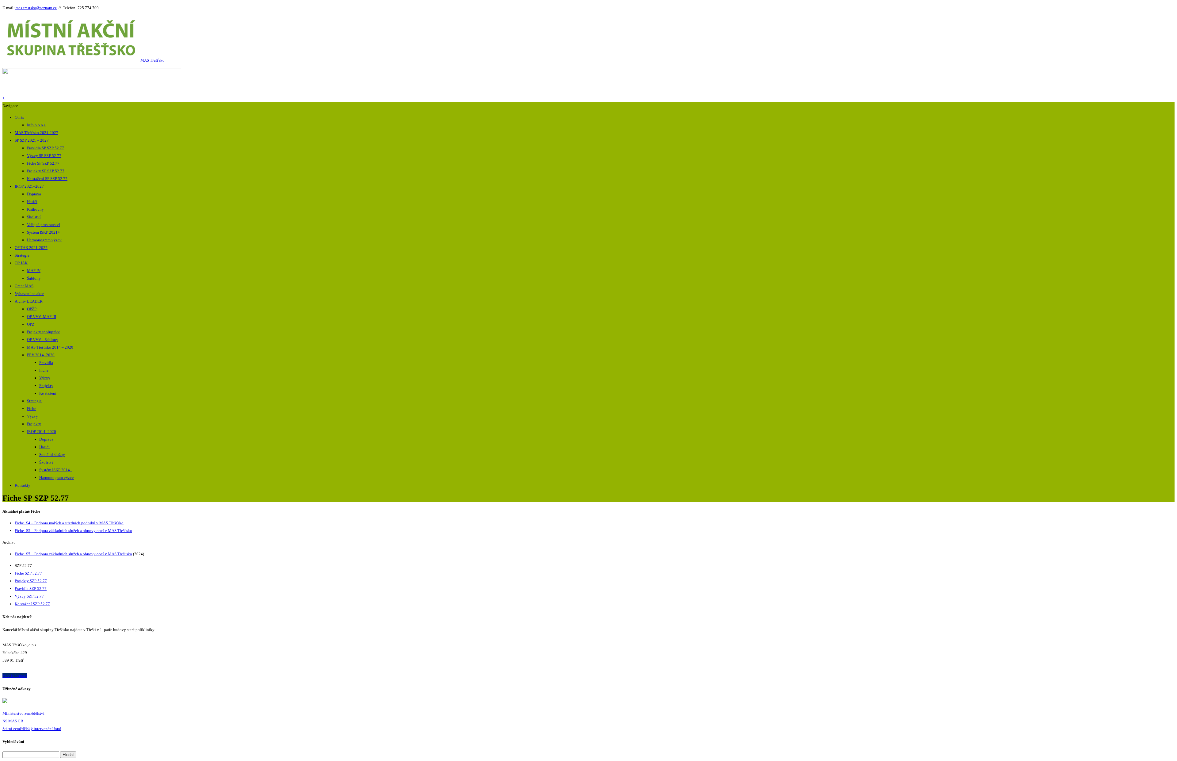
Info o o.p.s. (36, 125)
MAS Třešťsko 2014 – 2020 (50, 347)
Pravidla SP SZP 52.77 (45, 148)
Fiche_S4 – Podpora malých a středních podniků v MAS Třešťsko (69, 523)
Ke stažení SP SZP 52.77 (47, 178)
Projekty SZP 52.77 (31, 581)
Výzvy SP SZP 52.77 (44, 155)
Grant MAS (24, 286)
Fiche (43, 370)
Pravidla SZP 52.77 (31, 588)
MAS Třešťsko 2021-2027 (36, 132)
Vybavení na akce (29, 293)
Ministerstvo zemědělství (23, 713)
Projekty (46, 385)
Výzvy (44, 378)
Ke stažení (47, 393)
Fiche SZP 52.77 (28, 573)
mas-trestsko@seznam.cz (36, 8)
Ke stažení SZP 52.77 (32, 604)
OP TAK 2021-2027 (31, 247)
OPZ (30, 324)
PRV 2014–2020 (41, 355)
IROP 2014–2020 (41, 431)
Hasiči (32, 201)
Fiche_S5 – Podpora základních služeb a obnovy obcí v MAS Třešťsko (73, 530)
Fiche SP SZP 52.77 (43, 163)
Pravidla (46, 362)
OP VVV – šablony (42, 339)
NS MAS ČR (12, 721)
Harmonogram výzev (44, 240)
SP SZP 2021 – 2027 (32, 140)
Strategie (22, 255)
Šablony (34, 278)
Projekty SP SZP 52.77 (45, 171)
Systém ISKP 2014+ (55, 470)
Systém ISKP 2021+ (43, 232)
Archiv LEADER (29, 301)
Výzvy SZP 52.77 (29, 596)
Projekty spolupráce (43, 332)
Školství (34, 217)
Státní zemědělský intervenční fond (31, 728)
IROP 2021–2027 (29, 186)
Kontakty (22, 485)
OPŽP (31, 309)
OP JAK (21, 263)
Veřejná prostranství (43, 224)
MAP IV (33, 270)
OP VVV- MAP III (41, 316)
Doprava (34, 194)
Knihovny (35, 209)
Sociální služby (52, 454)
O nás (19, 117)
